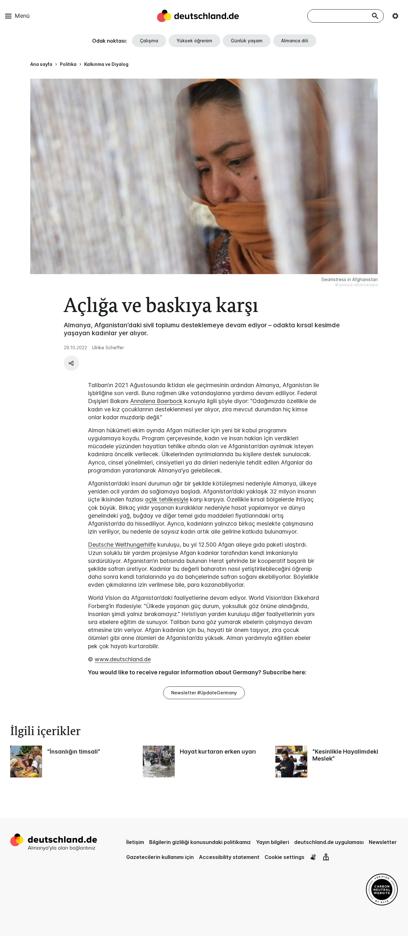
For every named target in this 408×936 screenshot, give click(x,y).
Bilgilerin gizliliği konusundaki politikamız (200, 842)
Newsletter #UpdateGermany (204, 692)
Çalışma (149, 40)
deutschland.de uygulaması (329, 842)
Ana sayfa (41, 64)
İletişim (135, 842)
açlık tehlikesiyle (166, 499)
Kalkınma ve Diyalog (106, 64)
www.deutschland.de (123, 659)
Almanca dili (294, 40)
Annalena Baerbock (156, 401)
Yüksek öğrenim (194, 40)
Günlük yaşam (247, 40)
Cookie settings (284, 857)
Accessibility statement (229, 857)
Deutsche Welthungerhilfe (122, 544)
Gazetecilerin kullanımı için (160, 857)
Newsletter (383, 842)
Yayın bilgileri (272, 842)
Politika (68, 64)
